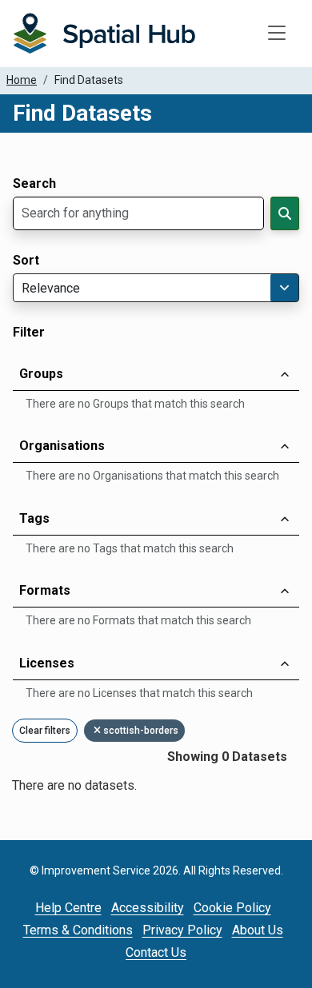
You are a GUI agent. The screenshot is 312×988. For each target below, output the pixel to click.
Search (34, 183)
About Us (257, 930)
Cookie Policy (232, 907)
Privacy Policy (182, 930)
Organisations (62, 445)
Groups (41, 373)
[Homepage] (104, 33)
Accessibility (147, 907)
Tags (34, 518)
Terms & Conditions (78, 930)
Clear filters (44, 730)
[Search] (284, 213)
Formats (44, 590)
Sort (26, 260)
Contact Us (156, 952)
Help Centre (68, 907)
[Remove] (98, 730)
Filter (29, 332)
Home (21, 80)
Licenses (46, 663)
